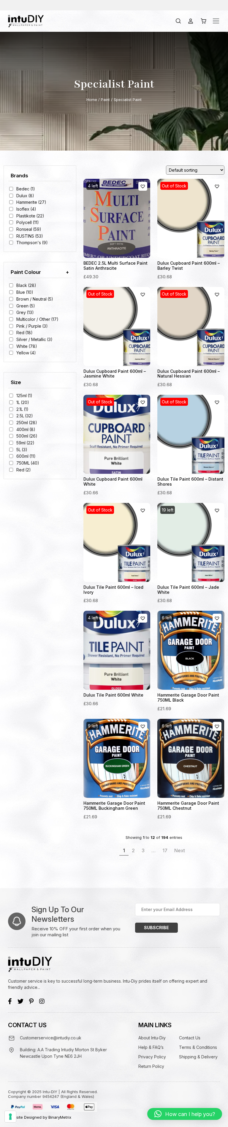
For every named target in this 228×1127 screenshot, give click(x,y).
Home (91, 99)
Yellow (26, 352)
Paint (105, 99)
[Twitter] (20, 1001)
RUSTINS (29, 236)
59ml (25, 442)
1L (22, 402)
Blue (24, 292)
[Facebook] (10, 1001)
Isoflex (26, 208)
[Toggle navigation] (216, 21)
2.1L (22, 409)
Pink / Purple (32, 326)
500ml (26, 435)
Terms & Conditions (198, 1047)
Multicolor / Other (37, 319)
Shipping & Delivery (198, 1056)
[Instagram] (42, 1001)
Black (26, 285)
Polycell (27, 222)
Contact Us (189, 1037)
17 (164, 850)
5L (21, 449)
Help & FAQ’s (151, 1047)
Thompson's (32, 242)
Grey (25, 312)
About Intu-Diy (152, 1037)
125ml (24, 395)
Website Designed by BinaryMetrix (39, 1117)
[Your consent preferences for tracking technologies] (10, 1116)
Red (24, 332)
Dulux (25, 195)
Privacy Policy (152, 1056)
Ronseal (28, 229)
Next (179, 850)
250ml (26, 422)
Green (25, 305)
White (26, 346)
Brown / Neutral (34, 299)
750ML (27, 462)
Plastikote (30, 215)
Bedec (25, 188)
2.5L (24, 415)
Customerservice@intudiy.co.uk (50, 1037)
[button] (143, 186)
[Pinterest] (31, 1001)
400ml (25, 429)
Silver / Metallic (34, 339)
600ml (26, 456)
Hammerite (31, 202)
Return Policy (151, 1066)
